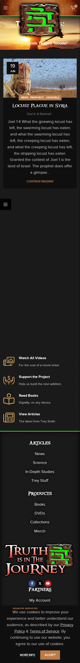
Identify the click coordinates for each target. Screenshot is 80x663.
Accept (50, 655)
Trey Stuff (39, 480)
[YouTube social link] (48, 583)
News (24, 97)
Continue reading (40, 181)
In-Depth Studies (39, 471)
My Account (39, 600)
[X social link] (40, 583)
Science (40, 462)
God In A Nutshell (39, 114)
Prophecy (37, 97)
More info (28, 655)
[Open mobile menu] (5, 7)
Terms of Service (44, 631)
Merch (39, 531)
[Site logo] (40, 19)
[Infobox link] (39, 362)
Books (39, 504)
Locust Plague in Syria (40, 106)
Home (18, 43)
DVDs (40, 513)
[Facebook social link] (32, 583)
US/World (52, 97)
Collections (39, 522)
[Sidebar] (5, 204)
